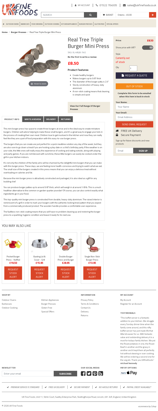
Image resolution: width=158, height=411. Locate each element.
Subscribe (65, 374)
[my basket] (153, 15)
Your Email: (121, 112)
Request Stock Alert (13, 273)
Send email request (134, 124)
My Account (84, 5)
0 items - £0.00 (125, 15)
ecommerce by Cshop (147, 406)
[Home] (20, 9)
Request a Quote (135, 75)
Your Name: (121, 102)
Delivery (51, 119)
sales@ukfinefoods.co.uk (141, 5)
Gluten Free (99, 24)
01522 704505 (108, 5)
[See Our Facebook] (83, 374)
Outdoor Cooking (52, 24)
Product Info (11, 119)
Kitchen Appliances (69, 24)
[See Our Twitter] (89, 374)
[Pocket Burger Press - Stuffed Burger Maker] (13, 244)
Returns (66, 119)
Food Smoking (37, 24)
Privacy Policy (87, 300)
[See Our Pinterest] (95, 374)
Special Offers (112, 24)
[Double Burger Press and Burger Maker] (66, 244)
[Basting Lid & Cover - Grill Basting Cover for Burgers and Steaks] (39, 244)
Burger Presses (85, 24)
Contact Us (86, 307)
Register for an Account (131, 303)
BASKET (109, 15)
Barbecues (25, 24)
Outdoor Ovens (12, 24)
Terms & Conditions (90, 303)
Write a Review (33, 119)
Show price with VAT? (126, 47)
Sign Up (143, 151)
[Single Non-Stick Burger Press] (92, 244)
